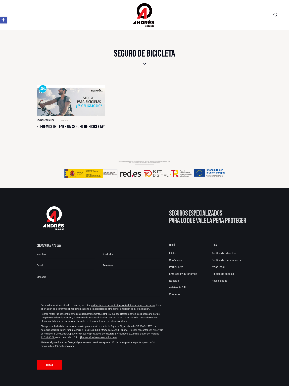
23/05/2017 (63, 120)
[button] (3, 20)
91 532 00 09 (47, 337)
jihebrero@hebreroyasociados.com (98, 337)
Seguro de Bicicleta (45, 120)
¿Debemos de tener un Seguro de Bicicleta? (71, 126)
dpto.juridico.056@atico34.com (57, 346)
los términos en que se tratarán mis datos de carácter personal (123, 305)
